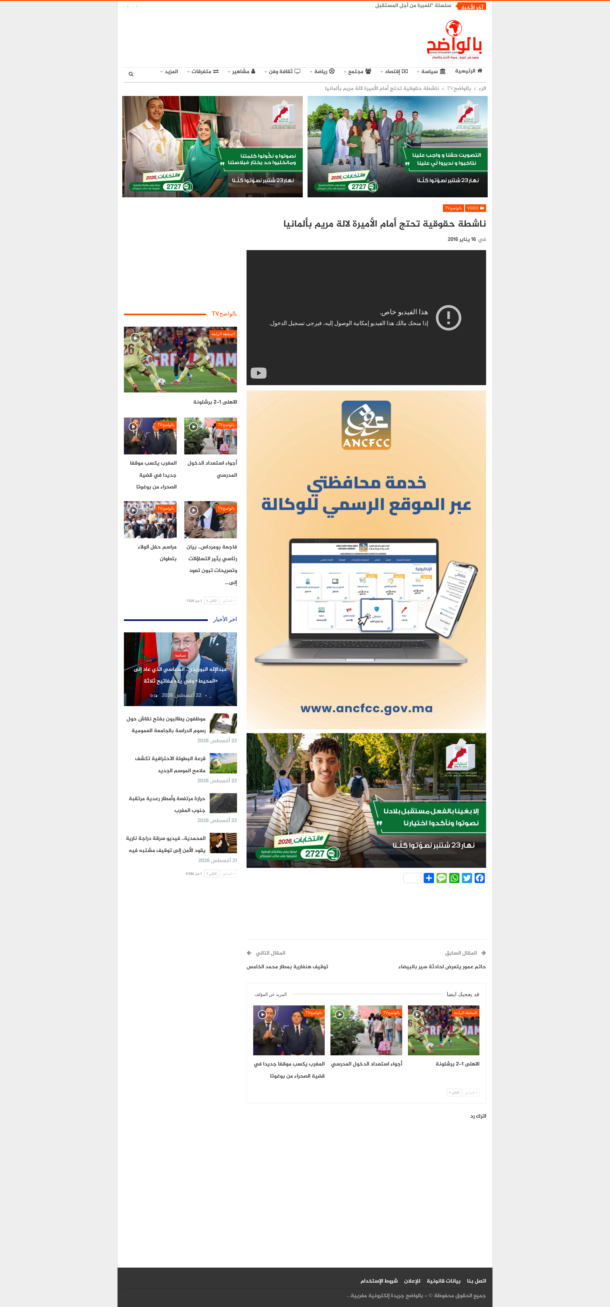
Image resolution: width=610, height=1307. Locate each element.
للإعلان (412, 1281)
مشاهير (240, 72)
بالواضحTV (453, 208)
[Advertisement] (246, 38)
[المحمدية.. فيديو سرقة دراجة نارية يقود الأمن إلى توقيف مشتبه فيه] (223, 843)
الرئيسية (465, 71)
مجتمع (355, 72)
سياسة (429, 72)
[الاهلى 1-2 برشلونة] (443, 1030)
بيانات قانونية (444, 1281)
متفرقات (201, 72)
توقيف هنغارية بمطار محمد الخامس (287, 967)
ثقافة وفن (281, 72)
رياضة (320, 72)
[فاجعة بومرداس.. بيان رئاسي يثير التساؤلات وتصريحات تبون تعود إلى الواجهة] (210, 519)
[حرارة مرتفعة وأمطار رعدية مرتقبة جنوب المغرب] (223, 803)
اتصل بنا (476, 1281)
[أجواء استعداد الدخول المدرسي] (366, 1030)
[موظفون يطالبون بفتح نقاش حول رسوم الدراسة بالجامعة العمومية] (223, 723)
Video (473, 208)
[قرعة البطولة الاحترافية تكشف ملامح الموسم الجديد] (223, 763)
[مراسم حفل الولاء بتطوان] (150, 519)
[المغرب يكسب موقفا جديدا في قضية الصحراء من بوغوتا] (289, 1030)
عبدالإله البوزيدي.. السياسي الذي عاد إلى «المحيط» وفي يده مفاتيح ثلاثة (366, 5)
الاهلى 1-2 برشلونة (215, 402)
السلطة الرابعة (465, 1013)
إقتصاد (392, 72)
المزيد (171, 72)
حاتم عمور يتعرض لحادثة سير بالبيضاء (442, 967)
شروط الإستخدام (379, 1281)
